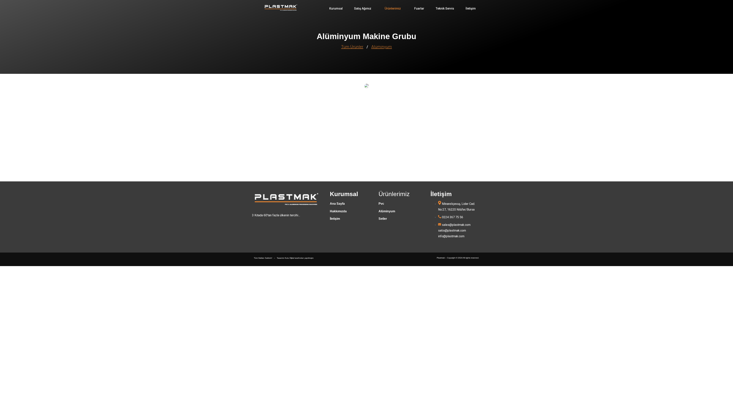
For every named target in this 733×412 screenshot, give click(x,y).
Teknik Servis (445, 8)
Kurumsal (336, 8)
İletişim (471, 8)
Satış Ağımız (362, 8)
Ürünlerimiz (393, 8)
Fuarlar (419, 8)
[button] (363, 8)
